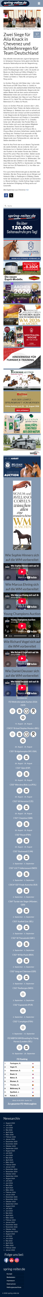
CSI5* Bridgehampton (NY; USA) (23, 751)
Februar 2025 (11, 1164)
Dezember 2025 (11, 1141)
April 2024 (9, 1187)
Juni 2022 (9, 1238)
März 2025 (10, 1162)
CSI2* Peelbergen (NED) (23, 988)
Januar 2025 (10, 1167)
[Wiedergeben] (6, 636)
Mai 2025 (9, 1157)
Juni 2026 (9, 1127)
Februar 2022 (11, 1247)
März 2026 (10, 1134)
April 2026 (9, 1132)
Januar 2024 (10, 1194)
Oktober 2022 (11, 1229)
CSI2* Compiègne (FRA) (23, 1021)
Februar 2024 (11, 1192)
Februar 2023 (11, 1220)
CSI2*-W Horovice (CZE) (23, 801)
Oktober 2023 (11, 1201)
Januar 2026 (10, 1139)
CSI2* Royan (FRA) (23, 835)
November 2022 (11, 1227)
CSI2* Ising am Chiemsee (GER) (23, 971)
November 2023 (11, 1199)
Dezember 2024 (11, 1169)
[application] (22, 627)
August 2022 (10, 1234)
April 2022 (9, 1243)
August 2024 (10, 1178)
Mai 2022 (9, 1241)
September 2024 (12, 1176)
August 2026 (10, 1123)
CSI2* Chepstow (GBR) (23, 818)
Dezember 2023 (11, 1197)
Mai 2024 (9, 1185)
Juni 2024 (9, 1183)
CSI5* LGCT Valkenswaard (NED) (23, 868)
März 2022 (10, 1245)
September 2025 (12, 1148)
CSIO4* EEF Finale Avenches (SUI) (23, 885)
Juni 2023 (9, 1211)
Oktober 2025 (11, 1146)
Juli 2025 (9, 1153)
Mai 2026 (9, 1130)
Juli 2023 (9, 1208)
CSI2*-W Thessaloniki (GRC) (23, 938)
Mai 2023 (9, 1213)
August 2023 (10, 1206)
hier (28, 190)
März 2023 (10, 1217)
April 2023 (9, 1215)
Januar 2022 (10, 1250)
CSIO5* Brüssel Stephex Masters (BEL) (23, 728)
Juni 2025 (9, 1155)
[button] (6, 195)
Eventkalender (22, 698)
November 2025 (11, 1144)
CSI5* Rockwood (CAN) (23, 851)
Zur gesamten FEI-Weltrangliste (22, 1103)
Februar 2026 (11, 1137)
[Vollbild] (38, 636)
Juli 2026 (9, 1125)
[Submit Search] (5, 206)
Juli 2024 (9, 1181)
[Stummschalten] (34, 636)
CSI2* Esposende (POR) (23, 1005)
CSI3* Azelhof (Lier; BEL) (22, 921)
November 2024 (11, 1171)
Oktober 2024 (11, 1174)
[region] (22, 515)
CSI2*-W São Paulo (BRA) (23, 955)
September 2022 (12, 1231)
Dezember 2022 (11, 1224)
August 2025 (10, 1151)
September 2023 (12, 1204)
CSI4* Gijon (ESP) (23, 768)
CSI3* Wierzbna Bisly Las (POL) (23, 784)
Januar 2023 (10, 1222)
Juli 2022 (9, 1236)
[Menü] (39, 3)
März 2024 (10, 1190)
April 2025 (9, 1160)
